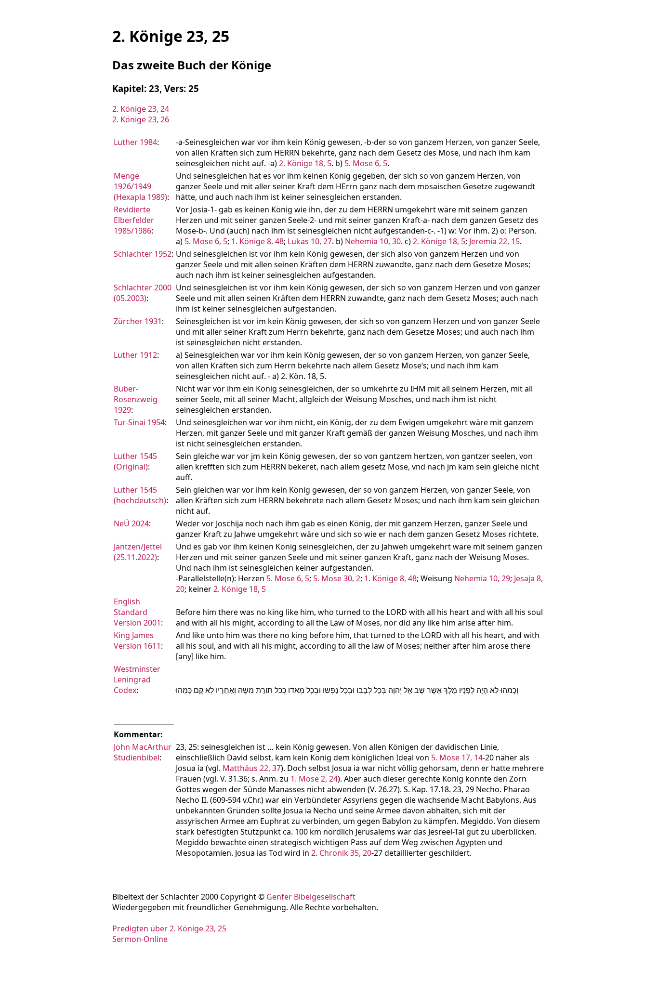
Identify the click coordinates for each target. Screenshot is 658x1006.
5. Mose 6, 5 (365, 163)
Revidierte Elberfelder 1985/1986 (134, 220)
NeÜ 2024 (131, 523)
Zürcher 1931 (138, 321)
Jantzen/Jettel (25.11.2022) (138, 551)
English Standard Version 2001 (137, 612)
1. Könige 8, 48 (257, 241)
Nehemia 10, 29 (482, 578)
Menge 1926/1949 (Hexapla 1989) (140, 186)
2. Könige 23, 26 (140, 119)
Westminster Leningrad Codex (137, 679)
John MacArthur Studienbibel (142, 752)
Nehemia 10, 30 (373, 241)
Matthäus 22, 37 (252, 768)
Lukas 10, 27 (310, 241)
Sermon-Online (140, 939)
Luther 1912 (135, 355)
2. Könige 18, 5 (305, 163)
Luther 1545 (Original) (135, 461)
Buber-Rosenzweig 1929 (136, 399)
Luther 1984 (135, 142)
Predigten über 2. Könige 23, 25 (169, 928)
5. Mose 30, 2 (336, 578)
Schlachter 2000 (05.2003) (142, 292)
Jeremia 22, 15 (494, 241)
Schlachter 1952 (142, 253)
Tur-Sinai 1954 (139, 422)
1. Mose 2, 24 (314, 778)
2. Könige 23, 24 (140, 109)
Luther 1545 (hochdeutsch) (140, 495)
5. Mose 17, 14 (457, 757)
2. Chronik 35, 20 (341, 853)
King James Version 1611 (137, 640)
